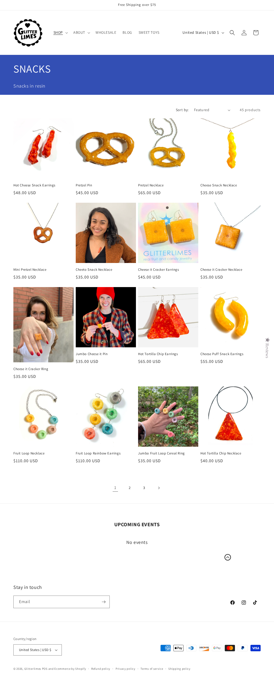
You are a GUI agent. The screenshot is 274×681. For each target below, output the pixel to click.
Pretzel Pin (84, 185)
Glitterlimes (32, 669)
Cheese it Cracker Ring (30, 369)
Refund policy (100, 669)
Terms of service (151, 669)
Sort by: (182, 109)
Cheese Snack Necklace (218, 185)
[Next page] (159, 488)
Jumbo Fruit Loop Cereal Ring (161, 453)
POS (45, 669)
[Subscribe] (103, 602)
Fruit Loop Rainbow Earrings (98, 453)
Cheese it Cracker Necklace (221, 270)
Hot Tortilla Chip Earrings (158, 354)
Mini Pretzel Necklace (30, 270)
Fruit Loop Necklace (28, 453)
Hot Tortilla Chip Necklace (220, 453)
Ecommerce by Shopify (70, 669)
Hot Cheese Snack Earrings (34, 185)
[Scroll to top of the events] (227, 557)
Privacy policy (125, 669)
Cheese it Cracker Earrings (158, 270)
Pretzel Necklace (151, 185)
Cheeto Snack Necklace (94, 270)
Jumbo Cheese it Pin (92, 354)
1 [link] (115, 487)
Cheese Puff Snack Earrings (221, 354)
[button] (60, 32)
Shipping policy (179, 669)
